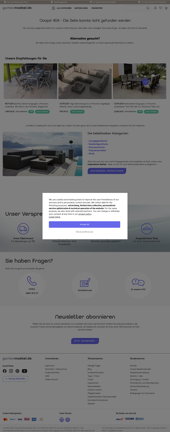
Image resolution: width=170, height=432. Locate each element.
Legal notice (54, 217)
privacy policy (84, 214)
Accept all (84, 224)
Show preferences (84, 232)
